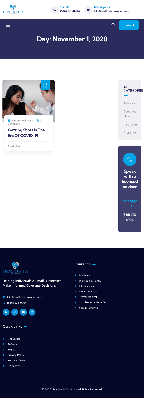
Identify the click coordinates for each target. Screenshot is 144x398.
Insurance (130, 124)
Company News (130, 113)
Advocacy (130, 103)
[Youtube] (23, 312)
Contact (128, 25)
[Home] (13, 9)
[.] (8, 26)
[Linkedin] (32, 312)
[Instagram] (14, 312)
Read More (14, 146)
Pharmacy (130, 132)
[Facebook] (6, 312)
